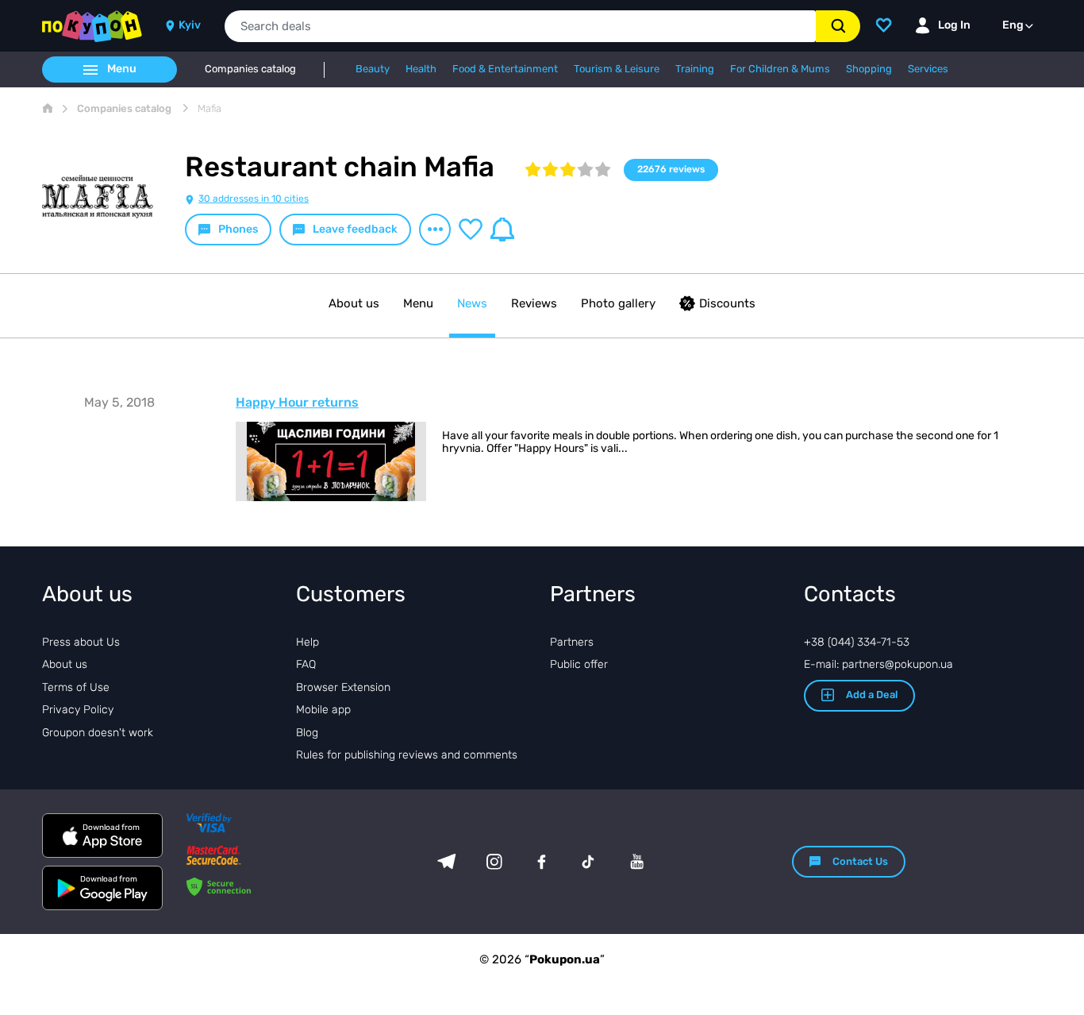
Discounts (727, 303)
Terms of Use (76, 687)
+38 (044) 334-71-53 (856, 642)
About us (354, 303)
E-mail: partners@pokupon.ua (878, 664)
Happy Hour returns (297, 402)
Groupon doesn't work (97, 732)
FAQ (306, 664)
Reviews (534, 303)
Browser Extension (343, 687)
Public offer (579, 664)
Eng (1013, 25)
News (472, 303)
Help (307, 642)
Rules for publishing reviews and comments (406, 755)
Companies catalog (250, 69)
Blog (307, 732)
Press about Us (81, 642)
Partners (572, 642)
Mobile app (323, 709)
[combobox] (520, 26)
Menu (418, 303)
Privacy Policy (77, 709)
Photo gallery (618, 303)
